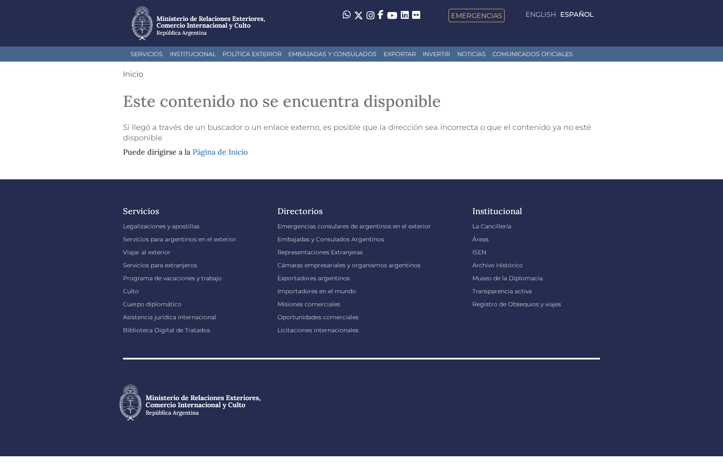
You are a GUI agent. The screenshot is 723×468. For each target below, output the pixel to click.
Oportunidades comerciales (318, 317)
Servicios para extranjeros (160, 265)
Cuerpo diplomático (152, 304)
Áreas (480, 239)
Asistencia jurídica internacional (169, 317)
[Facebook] (381, 15)
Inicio (133, 74)
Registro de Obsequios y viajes (516, 304)
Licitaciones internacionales (318, 330)
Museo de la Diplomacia (507, 278)
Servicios (147, 54)
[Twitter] (358, 15)
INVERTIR (436, 54)
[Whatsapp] (347, 15)
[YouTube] (392, 15)
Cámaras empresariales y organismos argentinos (348, 265)
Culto (131, 291)
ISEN (479, 252)
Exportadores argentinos (313, 278)
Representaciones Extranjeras (320, 252)
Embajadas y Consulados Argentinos (330, 239)
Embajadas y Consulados (332, 54)
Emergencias (476, 15)
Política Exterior (252, 54)
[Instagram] (370, 15)
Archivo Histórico (497, 265)
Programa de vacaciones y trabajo (172, 278)
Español (577, 14)
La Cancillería (491, 226)
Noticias (471, 54)
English (541, 14)
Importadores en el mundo (316, 291)
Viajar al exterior (147, 252)
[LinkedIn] (405, 14)
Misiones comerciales (308, 304)
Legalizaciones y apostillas (161, 226)
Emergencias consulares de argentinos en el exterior (354, 226)
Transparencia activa (502, 291)
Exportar (400, 54)
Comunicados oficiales (532, 54)
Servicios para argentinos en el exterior (179, 239)
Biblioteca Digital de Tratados (166, 330)
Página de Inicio (220, 152)
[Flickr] (416, 14)
